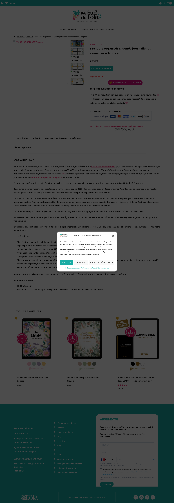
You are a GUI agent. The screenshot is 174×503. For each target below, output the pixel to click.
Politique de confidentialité (90, 268)
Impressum (105, 268)
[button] (113, 236)
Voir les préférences (101, 262)
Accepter (66, 262)
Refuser (81, 262)
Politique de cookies (72, 268)
